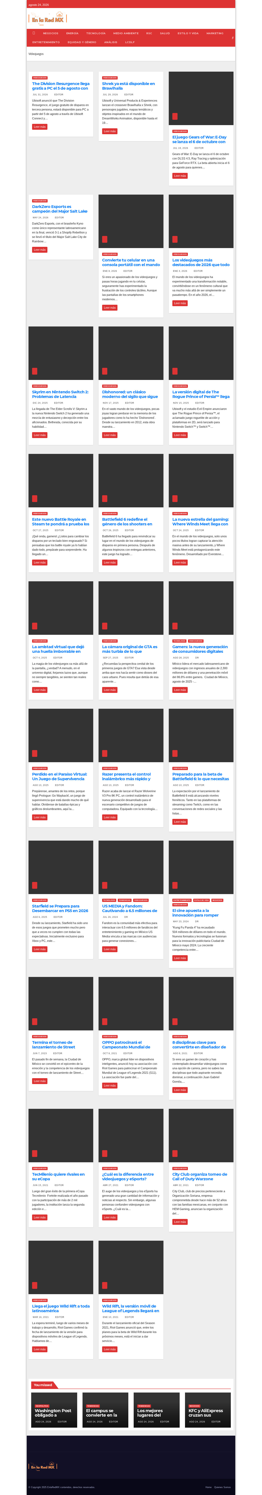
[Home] (34, 33)
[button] (232, 37)
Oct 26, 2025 (111, 530)
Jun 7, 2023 (40, 1053)
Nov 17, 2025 (111, 403)
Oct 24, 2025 (181, 530)
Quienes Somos (222, 1487)
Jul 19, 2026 (180, 148)
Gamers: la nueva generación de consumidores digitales (200, 649)
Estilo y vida (188, 33)
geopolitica (42, 1406)
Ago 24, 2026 (43, 1422)
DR (197, 658)
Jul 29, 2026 (110, 94)
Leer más (40, 126)
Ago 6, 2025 (40, 917)
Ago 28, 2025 (181, 658)
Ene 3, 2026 (180, 271)
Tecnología (96, 33)
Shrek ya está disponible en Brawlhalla (128, 86)
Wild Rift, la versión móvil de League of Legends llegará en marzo (130, 1311)
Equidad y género (82, 42)
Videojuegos (40, 78)
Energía (72, 33)
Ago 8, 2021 (180, 1053)
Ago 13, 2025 (41, 785)
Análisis (110, 42)
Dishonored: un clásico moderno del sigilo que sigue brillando (130, 397)
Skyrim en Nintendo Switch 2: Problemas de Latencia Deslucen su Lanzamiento (60, 397)
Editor (58, 94)
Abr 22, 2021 (181, 1185)
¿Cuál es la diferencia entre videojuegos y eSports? (127, 1176)
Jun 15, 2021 (40, 1185)
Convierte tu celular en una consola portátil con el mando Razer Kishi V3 (131, 265)
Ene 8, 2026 (110, 271)
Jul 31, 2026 (40, 94)
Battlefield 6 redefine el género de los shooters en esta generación (127, 524)
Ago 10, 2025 (181, 785)
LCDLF (130, 42)
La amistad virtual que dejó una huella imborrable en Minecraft (58, 651)
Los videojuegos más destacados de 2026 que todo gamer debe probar (201, 265)
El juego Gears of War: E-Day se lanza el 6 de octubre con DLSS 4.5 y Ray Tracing (199, 142)
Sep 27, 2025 (110, 658)
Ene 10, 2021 (111, 1317)
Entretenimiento (46, 42)
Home (209, 1487)
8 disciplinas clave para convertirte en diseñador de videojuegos (199, 1047)
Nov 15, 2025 (181, 403)
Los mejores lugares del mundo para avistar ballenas (153, 1417)
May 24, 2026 (40, 217)
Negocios (50, 33)
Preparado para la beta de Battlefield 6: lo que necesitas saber (200, 779)
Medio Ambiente (125, 33)
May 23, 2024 (181, 921)
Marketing (215, 33)
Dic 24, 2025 (40, 403)
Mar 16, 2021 (41, 1317)
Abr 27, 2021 (111, 1185)
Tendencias (124, 900)
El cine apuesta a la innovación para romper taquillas (195, 915)
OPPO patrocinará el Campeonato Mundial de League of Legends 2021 (126, 1047)
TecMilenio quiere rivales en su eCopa (58, 1176)
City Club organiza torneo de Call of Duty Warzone (199, 1176)
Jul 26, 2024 (110, 917)
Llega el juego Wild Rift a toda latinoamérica (61, 1308)
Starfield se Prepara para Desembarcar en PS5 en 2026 (60, 908)
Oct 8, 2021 (110, 1053)
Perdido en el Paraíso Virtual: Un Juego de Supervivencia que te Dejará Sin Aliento (59, 779)
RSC (149, 33)
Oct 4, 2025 (40, 658)
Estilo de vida (201, 900)
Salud (165, 33)
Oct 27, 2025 (40, 530)
